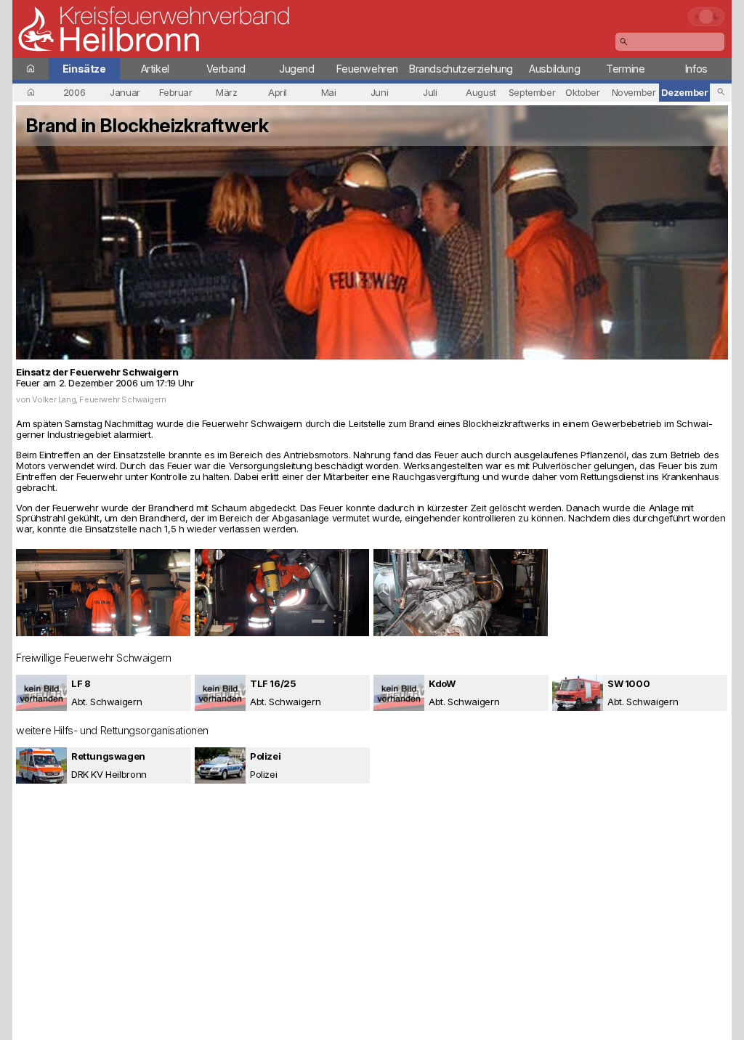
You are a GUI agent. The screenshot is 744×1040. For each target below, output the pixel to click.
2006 (74, 92)
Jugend (297, 68)
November (634, 92)
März (226, 92)
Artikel (155, 68)
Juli (430, 92)
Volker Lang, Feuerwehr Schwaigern (99, 399)
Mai (328, 92)
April (277, 92)
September (532, 92)
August (481, 92)
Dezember (684, 92)
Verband (226, 68)
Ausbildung (554, 68)
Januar (125, 92)
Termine (625, 68)
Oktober (582, 92)
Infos (696, 68)
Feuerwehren (367, 68)
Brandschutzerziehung (461, 68)
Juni (379, 92)
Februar (175, 92)
